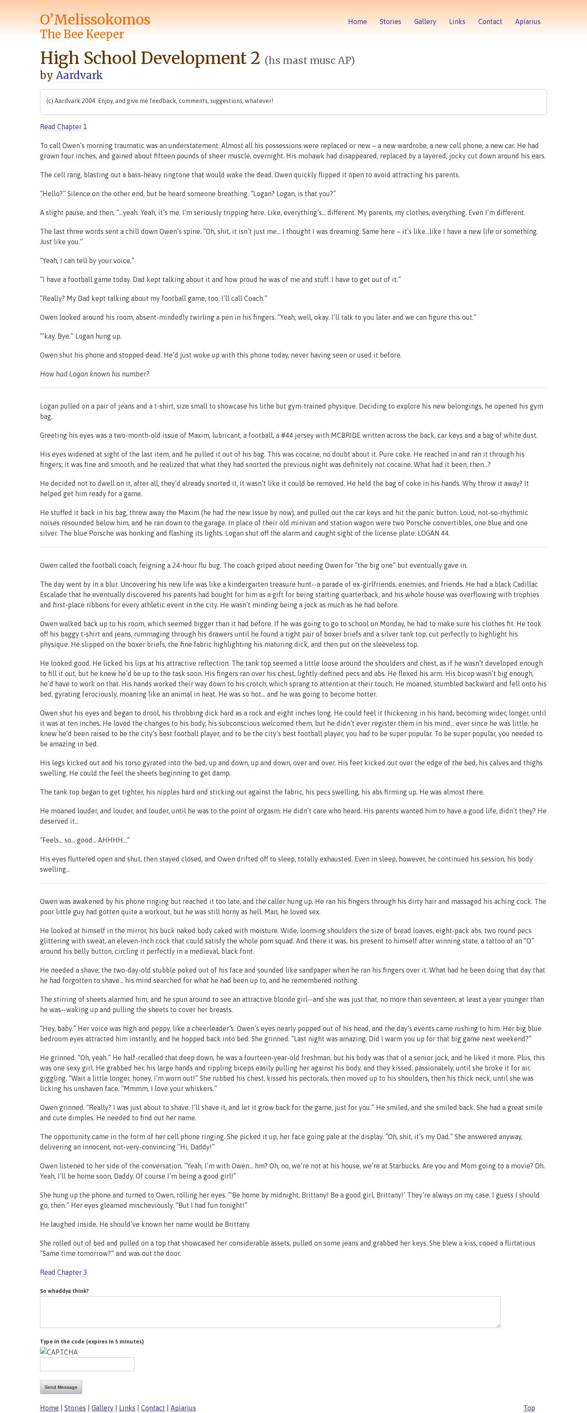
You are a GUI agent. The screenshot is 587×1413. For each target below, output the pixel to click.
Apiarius (528, 21)
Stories (390, 21)
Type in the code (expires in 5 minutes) (92, 1341)
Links (457, 21)
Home (357, 21)
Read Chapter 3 (63, 1272)
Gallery (425, 21)
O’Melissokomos (95, 26)
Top (529, 1408)
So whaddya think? (64, 1291)
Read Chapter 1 (63, 126)
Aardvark (79, 75)
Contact (490, 21)
